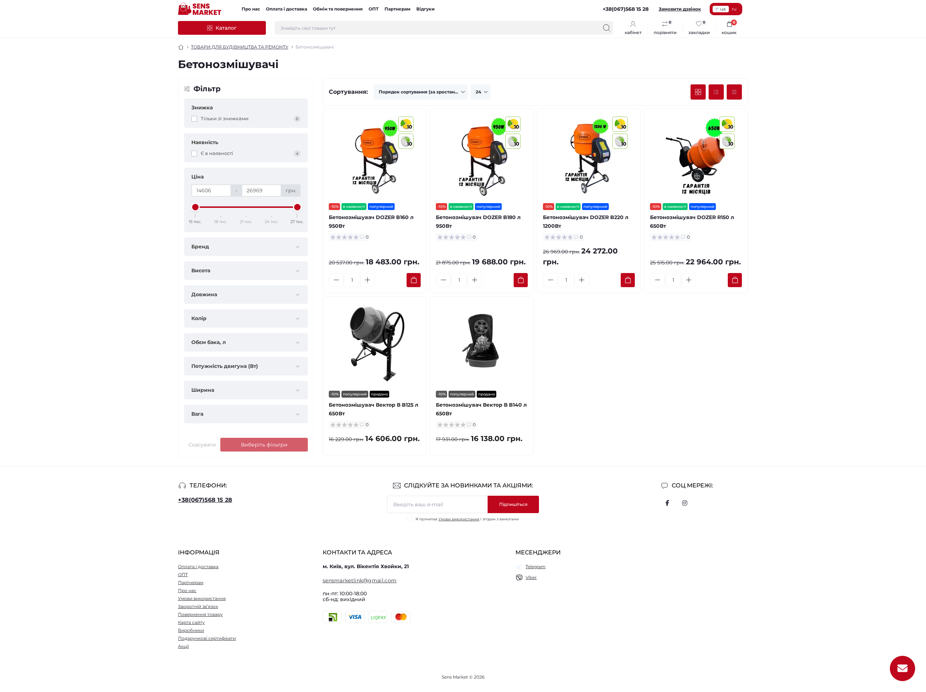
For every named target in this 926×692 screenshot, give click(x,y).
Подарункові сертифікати (207, 638)
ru (734, 9)
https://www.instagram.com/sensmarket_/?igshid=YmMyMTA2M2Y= (684, 503)
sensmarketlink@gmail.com (359, 580)
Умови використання (458, 519)
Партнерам (398, 9)
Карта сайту (191, 622)
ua (723, 9)
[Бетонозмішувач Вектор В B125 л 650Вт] (375, 343)
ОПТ (374, 9)
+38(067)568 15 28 (205, 499)
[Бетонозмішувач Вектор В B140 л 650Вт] (482, 343)
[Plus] (367, 280)
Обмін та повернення (338, 9)
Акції (183, 646)
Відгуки (425, 9)
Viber (531, 577)
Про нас (251, 9)
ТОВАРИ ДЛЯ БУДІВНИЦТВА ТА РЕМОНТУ (239, 47)
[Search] (606, 28)
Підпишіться (513, 504)
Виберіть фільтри (264, 444)
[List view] (716, 92)
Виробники (191, 630)
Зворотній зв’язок (198, 606)
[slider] (195, 207)
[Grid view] (698, 92)
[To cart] (414, 280)
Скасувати (202, 444)
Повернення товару (200, 614)
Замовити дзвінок (680, 9)
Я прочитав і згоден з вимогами (467, 519)
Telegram (535, 566)
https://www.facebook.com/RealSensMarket (667, 503)
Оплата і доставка (286, 9)
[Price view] (734, 92)
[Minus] (336, 280)
